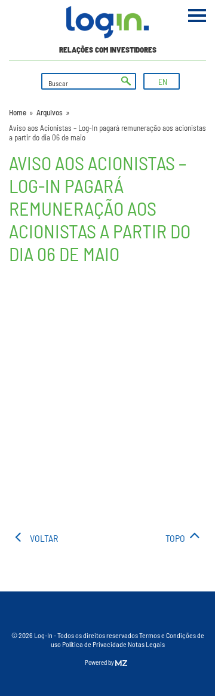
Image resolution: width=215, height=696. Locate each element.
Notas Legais (146, 644)
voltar (44, 538)
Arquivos (49, 112)
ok (126, 81)
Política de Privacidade (94, 644)
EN (162, 81)
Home (17, 112)
